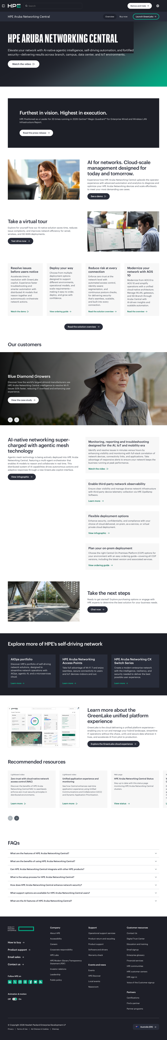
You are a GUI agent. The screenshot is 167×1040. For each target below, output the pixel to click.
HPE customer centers (137, 971)
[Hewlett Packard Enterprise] (14, 6)
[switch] (13, 999)
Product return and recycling (101, 938)
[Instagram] (20, 982)
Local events (94, 981)
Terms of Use (22, 1029)
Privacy (11, 1029)
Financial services (135, 960)
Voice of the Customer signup (140, 982)
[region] (83, 388)
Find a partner (133, 1003)
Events (91, 970)
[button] (3, 6)
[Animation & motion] (14, 999)
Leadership (55, 974)
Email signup (133, 949)
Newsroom (93, 987)
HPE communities (135, 966)
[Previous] (10, 419)
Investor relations (58, 969)
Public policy (56, 980)
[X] (15, 982)
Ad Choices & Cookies (40, 1029)
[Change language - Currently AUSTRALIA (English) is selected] (158, 6)
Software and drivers (98, 949)
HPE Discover (94, 976)
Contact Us (132, 933)
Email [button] (14, 957)
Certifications (133, 998)
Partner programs (135, 1008)
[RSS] (41, 982)
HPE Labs (54, 955)
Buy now (124, 16)
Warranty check (95, 955)
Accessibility (56, 938)
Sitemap (55, 1029)
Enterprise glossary (135, 955)
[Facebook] (30, 982)
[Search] (26, 5)
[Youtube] (35, 982)
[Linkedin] (10, 982)
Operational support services (101, 933)
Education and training (137, 944)
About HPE (55, 933)
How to (14, 942)
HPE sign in (132, 977)
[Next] (16, 419)
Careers (53, 944)
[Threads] (25, 982)
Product (17, 949)
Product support (96, 944)
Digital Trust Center (136, 938)
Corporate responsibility (61, 949)
